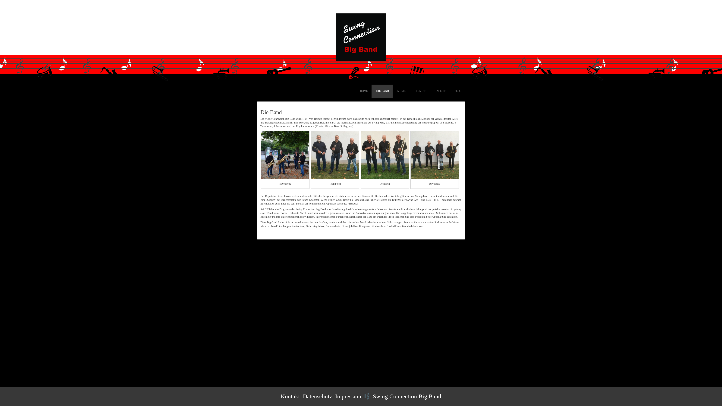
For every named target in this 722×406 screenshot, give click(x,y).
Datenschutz (317, 396)
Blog (458, 91)
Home (364, 91)
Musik (401, 91)
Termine (420, 91)
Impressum (348, 396)
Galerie (440, 91)
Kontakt (290, 396)
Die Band (382, 91)
